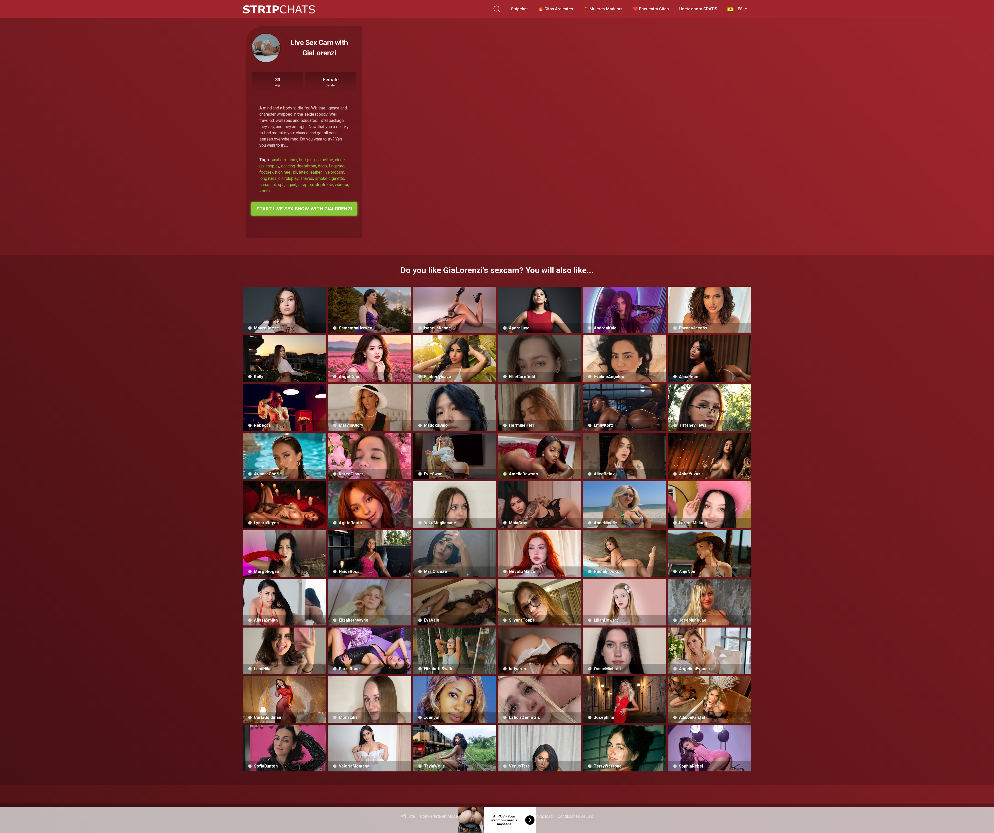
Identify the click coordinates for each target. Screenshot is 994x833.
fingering (337, 166)
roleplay (291, 178)
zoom (264, 190)
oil (280, 178)
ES (738, 8)
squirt (291, 184)
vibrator (341, 184)
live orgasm (333, 172)
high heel (283, 172)
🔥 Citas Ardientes (555, 8)
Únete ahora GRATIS (698, 8)
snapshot (267, 184)
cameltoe (324, 159)
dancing (288, 166)
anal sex (279, 159)
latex (303, 172)
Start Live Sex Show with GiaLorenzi (304, 209)
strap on (305, 184)
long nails (267, 178)
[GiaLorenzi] (266, 48)
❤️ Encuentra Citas (651, 8)
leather (315, 172)
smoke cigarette (329, 178)
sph (281, 184)
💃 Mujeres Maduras (603, 8)
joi (295, 172)
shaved (306, 178)
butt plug (307, 159)
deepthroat (306, 166)
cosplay (272, 166)
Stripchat (519, 8)
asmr (293, 159)
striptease (324, 184)
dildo (322, 166)
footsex (266, 172)
